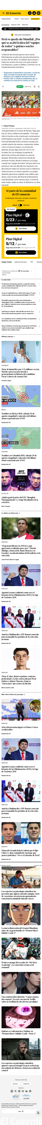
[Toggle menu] (3, 13)
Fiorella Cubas (6, 380)
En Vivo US (5, 493)
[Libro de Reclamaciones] (26, 1096)
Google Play (26, 1084)
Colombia (5, 451)
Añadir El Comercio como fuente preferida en (21, 28)
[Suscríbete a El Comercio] (34, 13)
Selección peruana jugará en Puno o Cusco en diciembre (20, 728)
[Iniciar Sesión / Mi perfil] (38, 13)
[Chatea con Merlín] (30, 13)
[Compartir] (38, 86)
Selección (5, 542)
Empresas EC (35, 19)
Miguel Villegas (9, 126)
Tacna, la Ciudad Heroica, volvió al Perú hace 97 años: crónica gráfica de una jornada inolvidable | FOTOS (19, 294)
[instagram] (19, 1091)
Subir (19, 1111)
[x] (15, 1091)
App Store (15, 1084)
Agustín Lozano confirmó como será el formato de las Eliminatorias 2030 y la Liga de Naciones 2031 (20, 594)
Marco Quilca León (8, 687)
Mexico (4, 410)
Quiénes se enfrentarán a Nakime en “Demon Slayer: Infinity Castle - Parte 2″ (19, 1032)
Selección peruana (21, 262)
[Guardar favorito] (34, 86)
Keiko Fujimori (25, 19)
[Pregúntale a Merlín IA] (38, 1113)
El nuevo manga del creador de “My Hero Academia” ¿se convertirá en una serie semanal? (19, 964)
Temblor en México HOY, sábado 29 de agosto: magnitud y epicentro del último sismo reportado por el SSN (19, 415)
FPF (32, 262)
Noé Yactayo (6, 506)
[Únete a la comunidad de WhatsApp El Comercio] (19, 86)
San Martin (5, 365)
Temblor (16, 19)
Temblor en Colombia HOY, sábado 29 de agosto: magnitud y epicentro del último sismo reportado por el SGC (19, 457)
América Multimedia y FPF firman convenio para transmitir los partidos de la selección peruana (20, 636)
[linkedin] (26, 1091)
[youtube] (23, 1091)
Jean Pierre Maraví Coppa (10, 559)
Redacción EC (6, 422)
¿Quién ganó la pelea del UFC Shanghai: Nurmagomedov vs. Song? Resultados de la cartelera (20, 499)
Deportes (4, 723)
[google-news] (30, 1091)
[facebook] (12, 1091)
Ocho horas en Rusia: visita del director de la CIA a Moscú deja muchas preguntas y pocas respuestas (18, 312)
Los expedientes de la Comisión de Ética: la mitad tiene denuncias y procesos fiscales (19, 320)
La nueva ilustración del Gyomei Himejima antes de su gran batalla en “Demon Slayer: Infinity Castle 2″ (20, 930)
